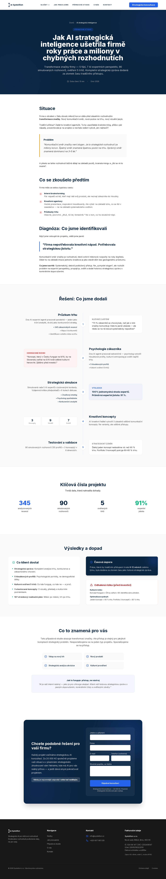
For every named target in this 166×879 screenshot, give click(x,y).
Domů (71, 23)
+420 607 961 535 (97, 840)
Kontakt (107, 5)
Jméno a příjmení (97, 733)
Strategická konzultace (143, 5)
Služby (44, 5)
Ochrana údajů (144, 868)
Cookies (155, 868)
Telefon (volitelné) (119, 754)
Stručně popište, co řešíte (101, 764)
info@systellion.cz (97, 836)
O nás (96, 5)
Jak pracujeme (61, 5)
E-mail (92, 754)
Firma (92, 743)
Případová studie (81, 5)
